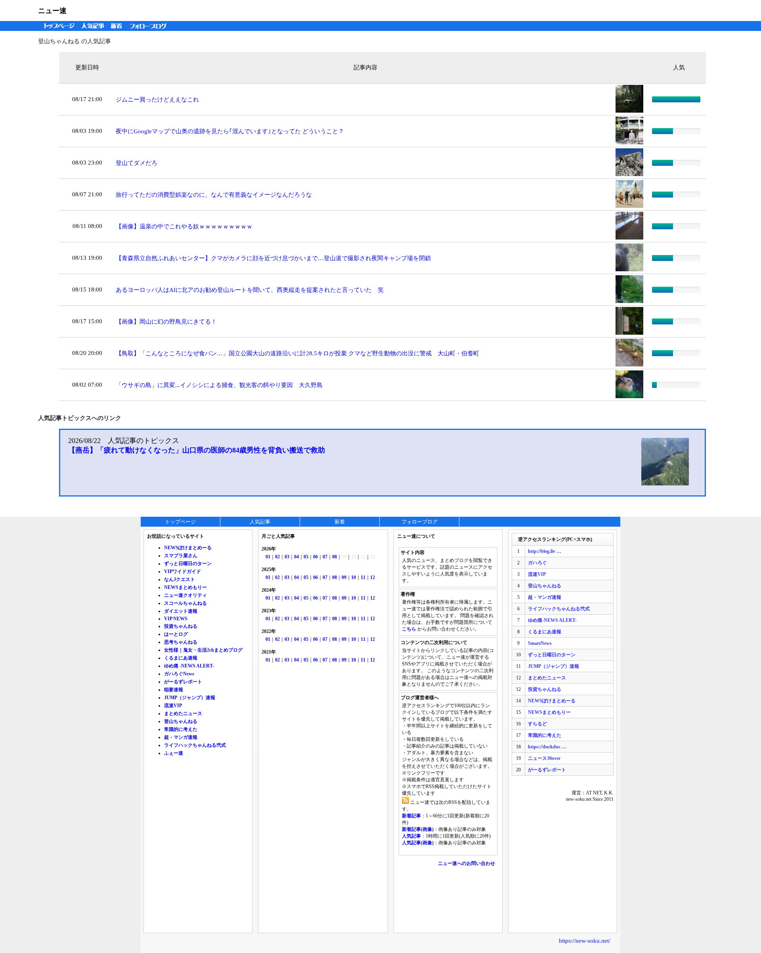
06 (315, 557)
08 (334, 557)
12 (372, 577)
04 (296, 557)
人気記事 (93, 26)
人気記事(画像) (418, 843)
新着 (117, 26)
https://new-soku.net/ (584, 941)
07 (325, 557)
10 (353, 577)
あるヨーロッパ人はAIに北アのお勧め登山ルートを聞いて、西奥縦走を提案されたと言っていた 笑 (250, 290)
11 (363, 577)
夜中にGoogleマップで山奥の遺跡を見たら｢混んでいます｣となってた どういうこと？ (230, 131)
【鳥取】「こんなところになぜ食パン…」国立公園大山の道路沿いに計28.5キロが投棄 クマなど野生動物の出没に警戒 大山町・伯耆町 (297, 353)
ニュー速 (52, 11)
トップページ (57, 26)
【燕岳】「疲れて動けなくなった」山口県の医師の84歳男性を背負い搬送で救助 (196, 450)
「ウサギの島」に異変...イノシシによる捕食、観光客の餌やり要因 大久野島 (219, 385)
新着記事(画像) (418, 829)
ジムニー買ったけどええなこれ (157, 99)
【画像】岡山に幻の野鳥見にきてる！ (166, 321)
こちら (409, 629)
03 (287, 557)
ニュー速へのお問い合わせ (466, 863)
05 (306, 557)
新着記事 (411, 816)
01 (268, 557)
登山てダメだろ (136, 163)
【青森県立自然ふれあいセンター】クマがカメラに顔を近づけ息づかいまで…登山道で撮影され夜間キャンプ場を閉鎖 (273, 258)
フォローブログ (150, 26)
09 (344, 577)
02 (277, 557)
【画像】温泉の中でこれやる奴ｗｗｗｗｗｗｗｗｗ (184, 226)
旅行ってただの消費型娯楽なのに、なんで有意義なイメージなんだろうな (214, 195)
